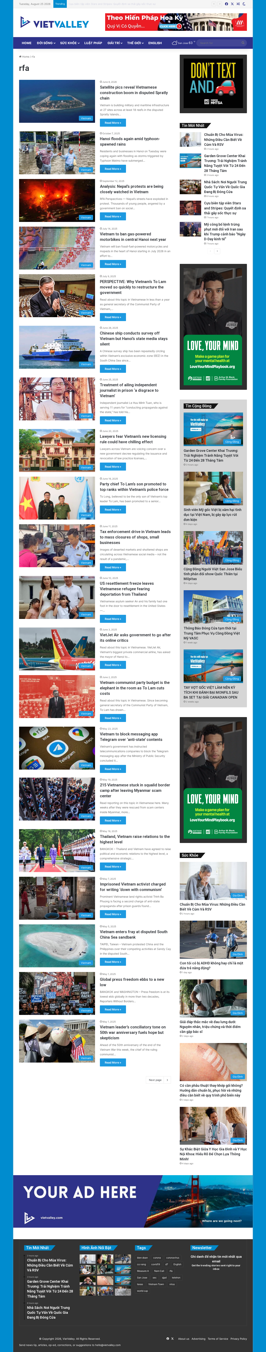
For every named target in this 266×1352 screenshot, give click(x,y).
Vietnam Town (156, 1284)
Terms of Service (217, 1338)
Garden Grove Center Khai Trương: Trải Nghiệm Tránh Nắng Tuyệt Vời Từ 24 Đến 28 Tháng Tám (211, 455)
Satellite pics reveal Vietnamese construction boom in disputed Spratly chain (134, 93)
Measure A (143, 1270)
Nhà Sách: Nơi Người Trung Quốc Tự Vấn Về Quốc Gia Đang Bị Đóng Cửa (225, 187)
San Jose (142, 1277)
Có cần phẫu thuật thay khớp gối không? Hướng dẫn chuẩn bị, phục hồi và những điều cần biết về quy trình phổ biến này (211, 1090)
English (155, 43)
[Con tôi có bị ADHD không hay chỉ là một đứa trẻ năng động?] (123, 1259)
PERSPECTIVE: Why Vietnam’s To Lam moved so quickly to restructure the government (133, 287)
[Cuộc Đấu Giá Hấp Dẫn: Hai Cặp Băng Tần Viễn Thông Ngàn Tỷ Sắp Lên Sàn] (105, 1259)
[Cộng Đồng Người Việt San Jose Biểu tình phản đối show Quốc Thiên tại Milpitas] (105, 1291)
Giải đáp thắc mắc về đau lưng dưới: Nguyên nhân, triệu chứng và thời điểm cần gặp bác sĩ (210, 1027)
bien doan (142, 1257)
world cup (142, 1290)
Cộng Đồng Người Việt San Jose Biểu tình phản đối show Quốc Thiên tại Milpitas (213, 574)
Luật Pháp (93, 43)
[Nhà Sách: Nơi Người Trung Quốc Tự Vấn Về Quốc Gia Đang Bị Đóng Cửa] (190, 187)
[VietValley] (55, 22)
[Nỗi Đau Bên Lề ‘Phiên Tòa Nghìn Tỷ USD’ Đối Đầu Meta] (123, 1291)
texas (140, 1284)
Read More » (113, 122)
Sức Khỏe (68, 43)
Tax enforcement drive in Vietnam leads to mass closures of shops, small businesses (135, 537)
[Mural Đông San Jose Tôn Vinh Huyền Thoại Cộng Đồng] (123, 1269)
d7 (166, 1264)
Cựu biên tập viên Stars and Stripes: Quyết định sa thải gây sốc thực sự (225, 208)
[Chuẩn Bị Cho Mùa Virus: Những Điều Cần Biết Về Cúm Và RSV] (190, 139)
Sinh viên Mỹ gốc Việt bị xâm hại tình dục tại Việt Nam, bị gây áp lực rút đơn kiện (212, 515)
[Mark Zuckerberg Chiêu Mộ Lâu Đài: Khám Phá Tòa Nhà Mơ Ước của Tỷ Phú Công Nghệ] (88, 1280)
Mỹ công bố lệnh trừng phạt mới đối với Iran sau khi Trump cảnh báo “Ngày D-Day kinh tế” (123, 3)
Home (27, 43)
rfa (171, 1270)
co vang (141, 1264)
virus (172, 1284)
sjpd (164, 1277)
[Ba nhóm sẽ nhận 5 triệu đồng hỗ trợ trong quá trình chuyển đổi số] (88, 1269)
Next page (155, 1079)
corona (157, 1257)
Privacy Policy (238, 1338)
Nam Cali (159, 1270)
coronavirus (172, 1257)
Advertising (197, 1338)
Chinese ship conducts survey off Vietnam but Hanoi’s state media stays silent (134, 338)
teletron (176, 1277)
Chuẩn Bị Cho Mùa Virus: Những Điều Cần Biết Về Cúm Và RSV (223, 139)
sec (155, 1277)
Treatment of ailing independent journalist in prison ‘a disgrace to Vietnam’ (129, 390)
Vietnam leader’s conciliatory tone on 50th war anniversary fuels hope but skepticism (133, 1032)
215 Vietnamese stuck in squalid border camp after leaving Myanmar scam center (135, 790)
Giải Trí (113, 43)
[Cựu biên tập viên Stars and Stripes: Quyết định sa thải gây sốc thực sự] (190, 208)
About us (183, 1338)
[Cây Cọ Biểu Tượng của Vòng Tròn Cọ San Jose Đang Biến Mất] (123, 1280)
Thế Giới (134, 43)
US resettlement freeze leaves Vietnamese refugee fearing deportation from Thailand (127, 589)
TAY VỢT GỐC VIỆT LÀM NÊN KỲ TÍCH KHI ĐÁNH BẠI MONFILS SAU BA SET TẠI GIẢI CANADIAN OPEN (211, 692)
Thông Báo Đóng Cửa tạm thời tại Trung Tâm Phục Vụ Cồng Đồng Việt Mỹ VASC (212, 633)
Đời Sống (45, 43)
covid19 (155, 1264)
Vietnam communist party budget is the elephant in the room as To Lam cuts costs (135, 688)
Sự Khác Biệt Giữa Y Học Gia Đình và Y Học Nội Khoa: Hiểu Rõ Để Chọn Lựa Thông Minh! (213, 1154)
